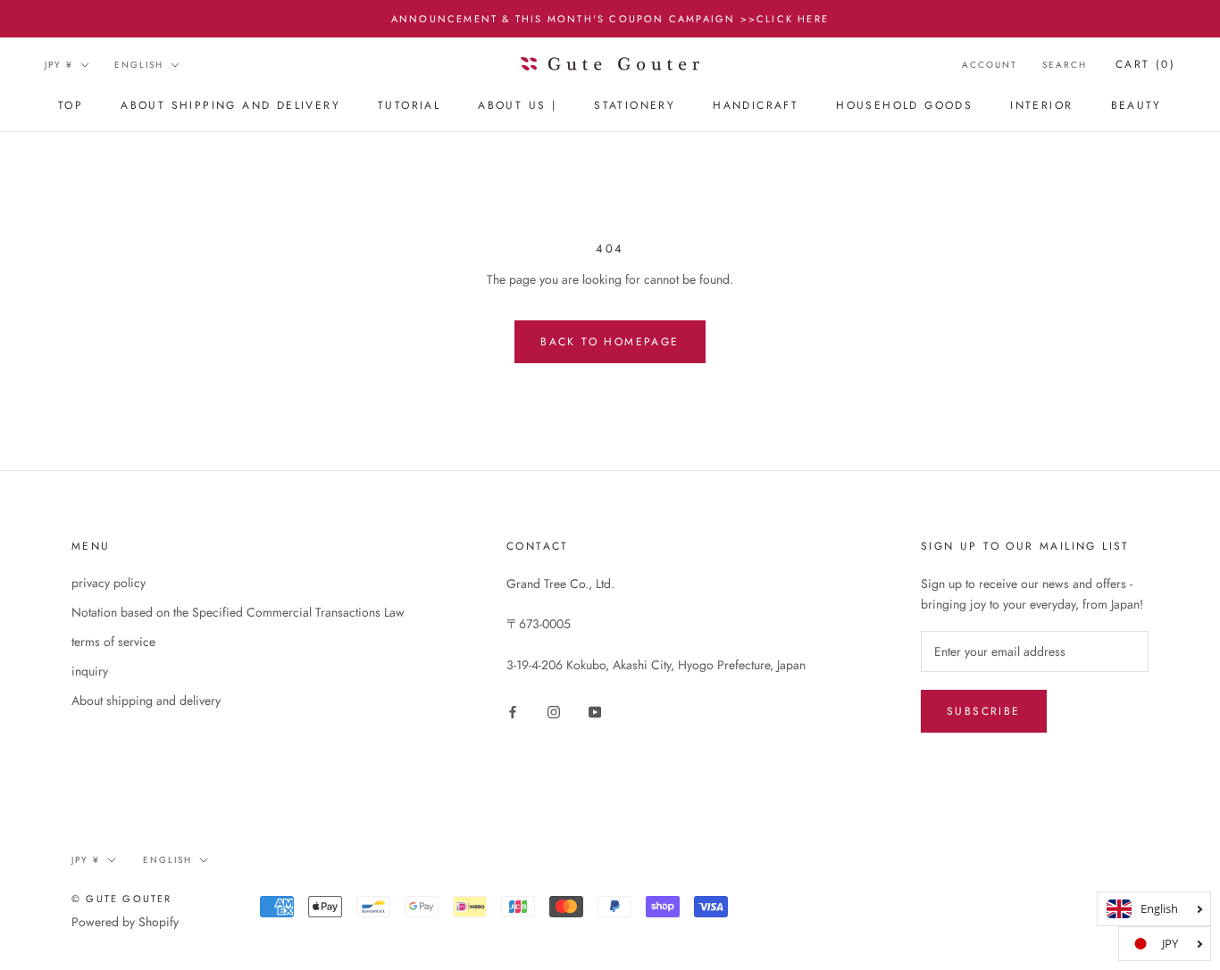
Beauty (1136, 106)
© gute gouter (121, 898)
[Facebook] (512, 711)
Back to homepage (609, 342)
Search (1064, 64)
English (138, 64)
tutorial (409, 106)
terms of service (113, 642)
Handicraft (755, 106)
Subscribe (984, 711)
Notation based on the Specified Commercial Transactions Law (238, 612)
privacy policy (108, 583)
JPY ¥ (59, 64)
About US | (517, 106)
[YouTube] (595, 711)
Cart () (1145, 64)
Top (70, 106)
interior (1041, 106)
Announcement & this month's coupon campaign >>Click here (610, 19)
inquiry (89, 671)
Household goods (904, 106)
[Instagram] (553, 711)
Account (989, 64)
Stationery (634, 106)
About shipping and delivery (230, 106)
